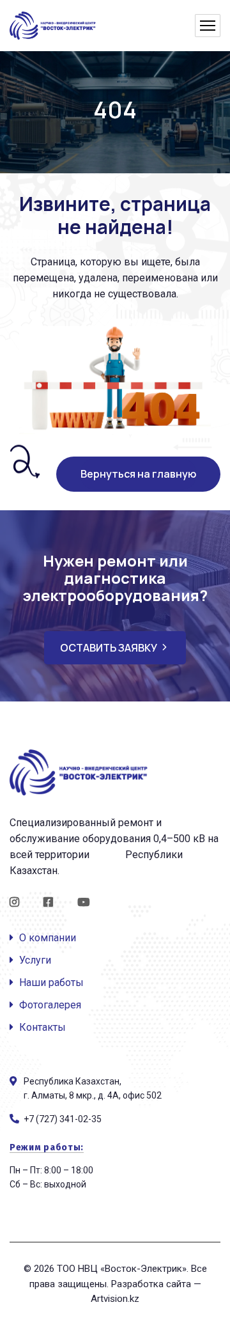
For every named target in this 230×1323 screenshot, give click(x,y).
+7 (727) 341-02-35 (63, 1119)
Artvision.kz (115, 1298)
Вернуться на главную (138, 474)
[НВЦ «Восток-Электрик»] (54, 26)
